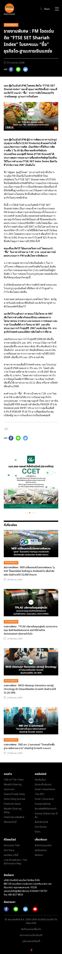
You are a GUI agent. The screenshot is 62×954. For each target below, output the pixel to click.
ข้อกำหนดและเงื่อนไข (31, 929)
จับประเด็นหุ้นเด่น (11, 25)
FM (6, 429)
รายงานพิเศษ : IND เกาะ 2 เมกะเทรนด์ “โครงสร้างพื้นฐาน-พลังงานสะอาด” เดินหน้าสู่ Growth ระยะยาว (29, 746)
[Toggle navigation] (57, 9)
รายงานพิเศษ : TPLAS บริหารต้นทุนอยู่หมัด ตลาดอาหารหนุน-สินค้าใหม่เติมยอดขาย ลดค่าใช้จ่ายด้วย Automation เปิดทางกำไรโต (30, 630)
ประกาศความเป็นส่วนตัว (31, 935)
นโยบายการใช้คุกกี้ (31, 941)
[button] (27, 512)
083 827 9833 (15, 895)
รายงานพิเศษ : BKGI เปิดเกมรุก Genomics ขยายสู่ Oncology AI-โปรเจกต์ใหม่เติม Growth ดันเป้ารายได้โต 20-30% (30, 689)
